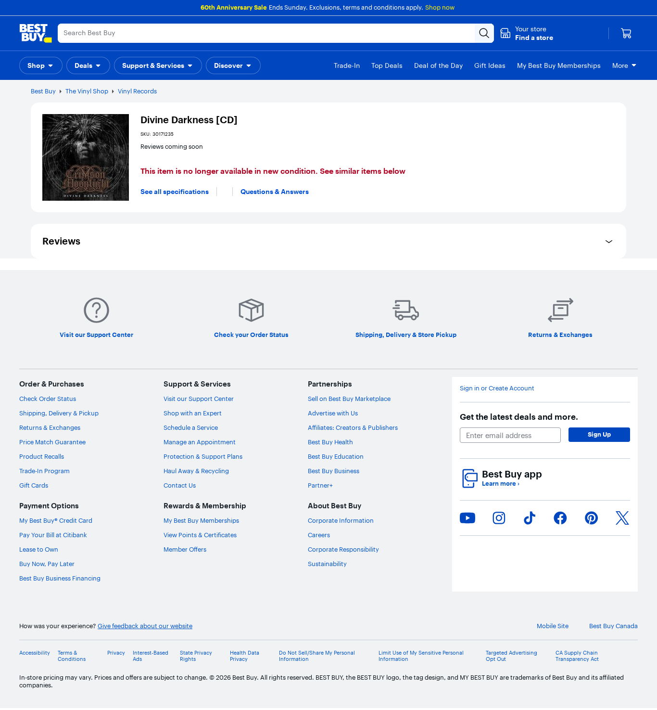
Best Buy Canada (613, 626)
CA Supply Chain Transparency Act (577, 656)
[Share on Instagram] (498, 518)
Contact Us (180, 485)
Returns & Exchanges (49, 427)
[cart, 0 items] (626, 33)
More (620, 65)
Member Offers (185, 549)
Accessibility (34, 653)
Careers (319, 535)
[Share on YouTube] (467, 518)
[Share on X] (622, 518)
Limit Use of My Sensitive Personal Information (421, 656)
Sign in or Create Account (497, 388)
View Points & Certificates (200, 535)
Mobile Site (553, 626)
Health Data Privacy (244, 656)
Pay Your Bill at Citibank (53, 535)
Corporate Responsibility (343, 549)
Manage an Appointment (200, 442)
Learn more (500, 483)
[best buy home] (35, 33)
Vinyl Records (137, 91)
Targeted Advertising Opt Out (511, 656)
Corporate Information (341, 520)
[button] (526, 33)
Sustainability (327, 564)
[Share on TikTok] (529, 518)
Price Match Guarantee (52, 442)
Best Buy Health (330, 442)
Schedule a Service (191, 427)
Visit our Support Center (199, 398)
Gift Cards (33, 485)
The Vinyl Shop (86, 91)
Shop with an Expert (193, 413)
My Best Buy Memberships (201, 520)
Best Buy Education (336, 456)
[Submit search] (484, 33)
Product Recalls (41, 456)
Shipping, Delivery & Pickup (59, 413)
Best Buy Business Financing (60, 578)
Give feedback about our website (145, 626)
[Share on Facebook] (560, 518)
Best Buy (43, 91)
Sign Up (599, 434)
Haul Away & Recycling (196, 471)
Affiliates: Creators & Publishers (353, 427)
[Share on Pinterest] (591, 518)
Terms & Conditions (72, 656)
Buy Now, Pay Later (47, 564)
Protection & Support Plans (203, 456)
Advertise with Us (333, 413)
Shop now (440, 7)
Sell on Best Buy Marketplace (349, 398)
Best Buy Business (333, 471)
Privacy (116, 653)
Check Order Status (47, 398)
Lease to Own (38, 549)
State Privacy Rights (196, 656)
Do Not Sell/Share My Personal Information (317, 656)
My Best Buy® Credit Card (55, 520)
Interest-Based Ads (150, 656)
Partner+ (320, 485)
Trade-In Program (44, 471)
